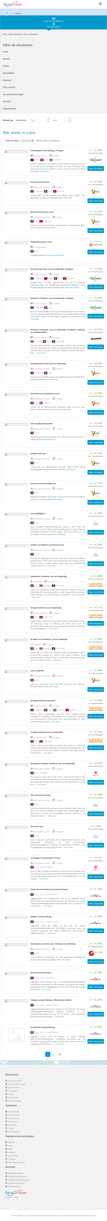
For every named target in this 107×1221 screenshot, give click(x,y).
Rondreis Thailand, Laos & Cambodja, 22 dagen (52, 298)
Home (14, 1215)
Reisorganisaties (15, 1173)
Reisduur (7, 80)
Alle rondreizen (14, 1100)
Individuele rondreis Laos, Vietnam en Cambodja (52, 944)
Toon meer (45, 171)
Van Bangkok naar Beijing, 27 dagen (47, 150)
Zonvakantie (13, 1111)
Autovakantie (14, 1114)
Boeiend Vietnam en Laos (42, 212)
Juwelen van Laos (38, 453)
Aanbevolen (21, 120)
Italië (10, 1149)
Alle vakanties (14, 1131)
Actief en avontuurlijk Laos (43, 483)
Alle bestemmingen (16, 1162)
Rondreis (12, 1125)
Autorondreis (14, 1087)
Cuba (10, 1145)
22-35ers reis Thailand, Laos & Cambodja (48, 639)
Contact (92, 1215)
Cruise (11, 1128)
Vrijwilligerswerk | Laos (41, 242)
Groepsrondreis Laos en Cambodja (46, 732)
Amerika (11, 1152)
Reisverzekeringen (16, 1183)
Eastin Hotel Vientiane (40, 972)
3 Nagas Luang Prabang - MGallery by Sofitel (50, 1000)
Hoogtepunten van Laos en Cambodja (48, 363)
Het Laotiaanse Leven (40, 795)
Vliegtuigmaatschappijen (19, 1179)
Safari (10, 1094)
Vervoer (7, 101)
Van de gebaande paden (41, 423)
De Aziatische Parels (39, 182)
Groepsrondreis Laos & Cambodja (46, 607)
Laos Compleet (37, 670)
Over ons (58, 1215)
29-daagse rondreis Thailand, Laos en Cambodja (52, 763)
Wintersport (13, 1121)
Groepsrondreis (15, 1080)
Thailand (12, 1159)
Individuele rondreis (16, 1084)
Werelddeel (8, 73)
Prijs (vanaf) (9, 87)
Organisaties (9, 108)
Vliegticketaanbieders (17, 1176)
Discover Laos (36, 826)
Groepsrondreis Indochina (42, 700)
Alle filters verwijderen (49, 141)
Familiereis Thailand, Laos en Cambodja (48, 576)
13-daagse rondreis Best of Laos (45, 858)
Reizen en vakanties (27, 1215)
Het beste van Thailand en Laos (45, 393)
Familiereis (13, 1090)
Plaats (6, 66)
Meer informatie (96, 168)
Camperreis (13, 1097)
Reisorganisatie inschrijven (75, 1215)
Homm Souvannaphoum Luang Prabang (48, 889)
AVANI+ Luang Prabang (41, 916)
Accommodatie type (13, 94)
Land (5, 51)
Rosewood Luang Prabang (42, 1027)
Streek (6, 58)
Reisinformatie (14, 1186)
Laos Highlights (37, 513)
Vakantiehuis (13, 1118)
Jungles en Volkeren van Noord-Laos (47, 545)
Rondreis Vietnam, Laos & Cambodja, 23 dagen (51, 269)
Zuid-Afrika (13, 1155)
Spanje (11, 1142)
